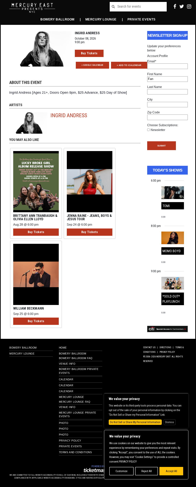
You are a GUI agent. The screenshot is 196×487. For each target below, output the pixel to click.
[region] (146, 454)
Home (63, 347)
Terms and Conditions (75, 452)
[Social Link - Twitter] (181, 6)
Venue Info (67, 363)
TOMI (166, 206)
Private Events (141, 19)
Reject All (146, 471)
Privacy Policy (70, 440)
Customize (121, 471)
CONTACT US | (151, 347)
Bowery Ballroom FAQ (75, 358)
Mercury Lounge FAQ (74, 401)
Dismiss (169, 422)
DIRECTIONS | (167, 347)
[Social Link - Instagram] (189, 6)
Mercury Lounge (101, 19)
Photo (63, 423)
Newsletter (158, 130)
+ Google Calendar (92, 65)
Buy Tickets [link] (89, 53)
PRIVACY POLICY (167, 352)
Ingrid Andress (69, 115)
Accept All (171, 471)
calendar (66, 391)
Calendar (66, 379)
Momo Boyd (172, 251)
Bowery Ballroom (57, 19)
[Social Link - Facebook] (174, 6)
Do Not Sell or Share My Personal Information (135, 422)
